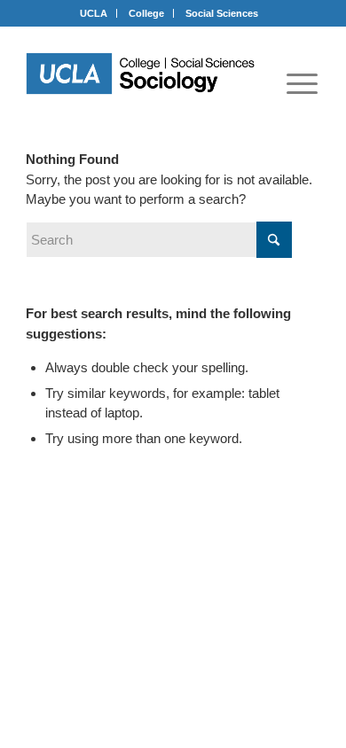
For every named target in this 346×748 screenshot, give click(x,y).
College (146, 13)
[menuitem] (302, 83)
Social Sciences (221, 13)
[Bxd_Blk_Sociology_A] (140, 74)
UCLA (93, 13)
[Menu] (302, 83)
